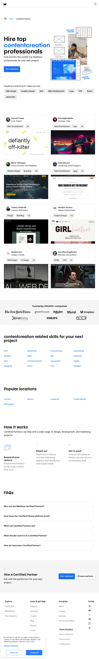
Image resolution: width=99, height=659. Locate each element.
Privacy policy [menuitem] (64, 639)
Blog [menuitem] (32, 621)
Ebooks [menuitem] (33, 626)
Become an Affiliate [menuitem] (67, 621)
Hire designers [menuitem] (11, 616)
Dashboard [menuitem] (9, 606)
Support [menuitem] (33, 606)
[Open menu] (95, 4)
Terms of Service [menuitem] (66, 634)
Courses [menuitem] (33, 616)
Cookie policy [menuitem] (64, 644)
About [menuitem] (61, 606)
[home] (5, 5)
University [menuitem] (34, 611)
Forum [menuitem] (32, 630)
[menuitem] (89, 606)
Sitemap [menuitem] (62, 616)
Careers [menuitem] (62, 611)
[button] (27, 126)
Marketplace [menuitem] (10, 611)
